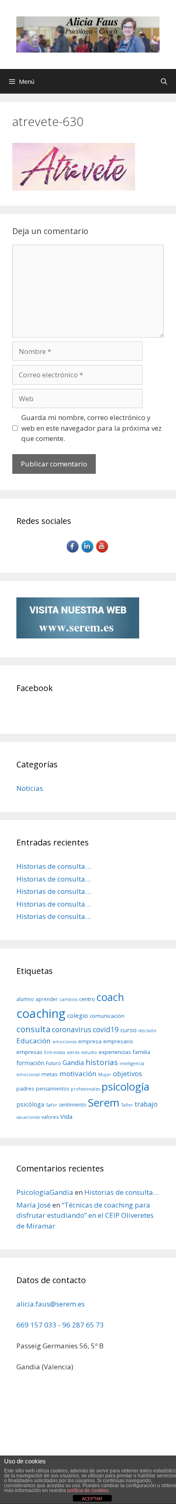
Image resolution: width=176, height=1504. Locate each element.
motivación (78, 1073)
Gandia (73, 1062)
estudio (89, 1052)
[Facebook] (73, 551)
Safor (51, 1105)
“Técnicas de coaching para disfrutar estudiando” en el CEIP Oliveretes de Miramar (84, 1215)
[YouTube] (102, 551)
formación (30, 1063)
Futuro (53, 1063)
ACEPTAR (92, 1498)
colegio (77, 1015)
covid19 (106, 1029)
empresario (118, 1041)
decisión (147, 1030)
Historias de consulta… (53, 866)
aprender (47, 999)
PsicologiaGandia (44, 1192)
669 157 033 (36, 1324)
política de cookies (87, 1490)
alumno (25, 999)
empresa (90, 1041)
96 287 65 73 (83, 1324)
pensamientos (52, 1088)
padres (25, 1088)
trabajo (146, 1104)
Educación (33, 1040)
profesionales (85, 1089)
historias (102, 1062)
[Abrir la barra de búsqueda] (164, 81)
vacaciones (28, 1117)
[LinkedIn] (88, 551)
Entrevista (54, 1052)
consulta (33, 1029)
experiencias (115, 1052)
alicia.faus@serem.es (50, 1304)
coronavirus (71, 1029)
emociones (64, 1042)
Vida (66, 1116)
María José (33, 1205)
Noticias (29, 788)
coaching (40, 1013)
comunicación (107, 1016)
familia (141, 1052)
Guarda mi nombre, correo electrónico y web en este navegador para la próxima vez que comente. (91, 428)
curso (128, 1030)
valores (50, 1117)
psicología (125, 1086)
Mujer (104, 1074)
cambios (68, 999)
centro (87, 999)
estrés (73, 1052)
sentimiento (72, 1104)
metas (49, 1074)
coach (110, 997)
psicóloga (30, 1104)
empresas (29, 1052)
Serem (104, 1102)
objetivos (127, 1073)
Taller (127, 1105)
